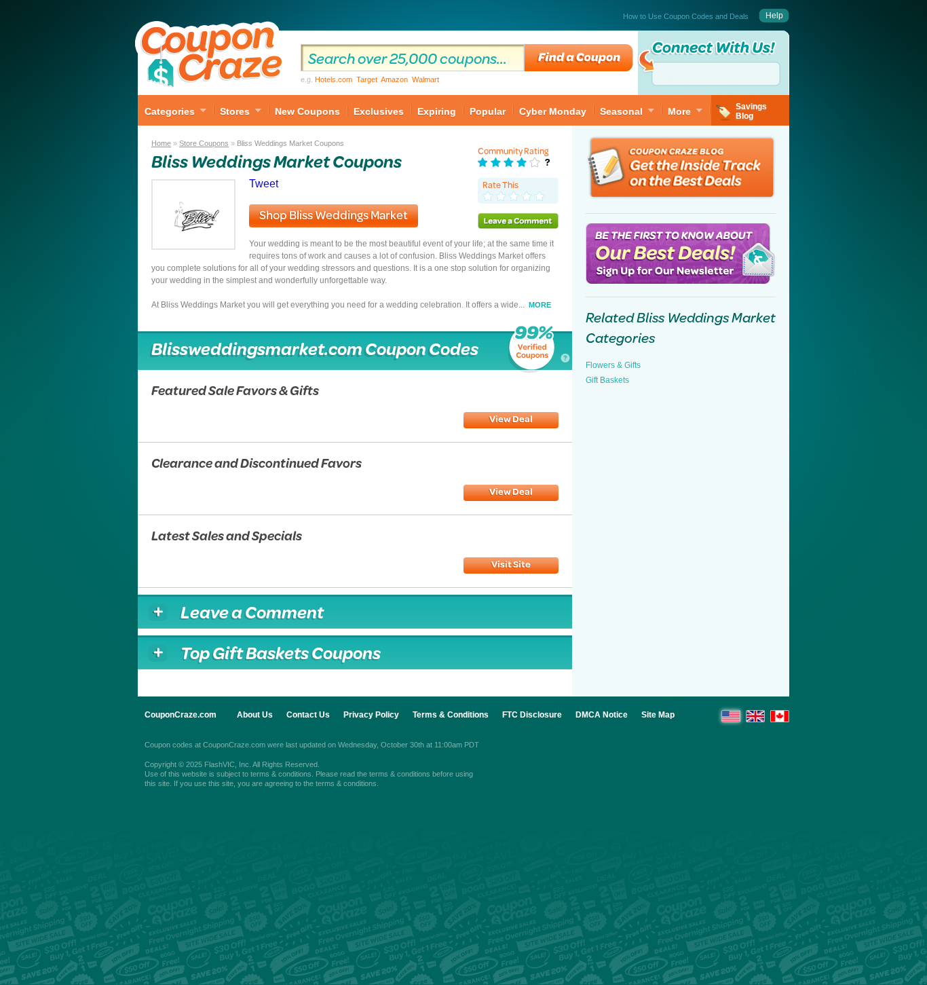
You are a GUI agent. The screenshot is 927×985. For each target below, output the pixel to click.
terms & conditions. (347, 783)
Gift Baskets (607, 380)
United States (730, 716)
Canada (779, 716)
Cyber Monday (552, 111)
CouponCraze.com (180, 715)
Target (366, 79)
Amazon (394, 79)
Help (774, 16)
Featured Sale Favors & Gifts (235, 390)
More (679, 111)
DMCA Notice (601, 715)
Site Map (658, 715)
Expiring (436, 111)
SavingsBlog (751, 111)
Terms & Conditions (451, 715)
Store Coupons (204, 143)
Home (161, 143)
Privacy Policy (371, 715)
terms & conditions (280, 774)
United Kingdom (755, 716)
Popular (488, 111)
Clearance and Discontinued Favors (256, 462)
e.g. (370, 79)
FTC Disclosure (532, 715)
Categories (170, 111)
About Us (255, 715)
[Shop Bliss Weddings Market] (193, 246)
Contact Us (308, 715)
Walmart (425, 79)
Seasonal (621, 111)
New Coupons (307, 111)
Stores (235, 111)
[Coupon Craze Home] (212, 57)
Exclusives (379, 111)
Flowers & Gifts (613, 365)
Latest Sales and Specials (226, 535)
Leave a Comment (518, 220)
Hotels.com (333, 79)
